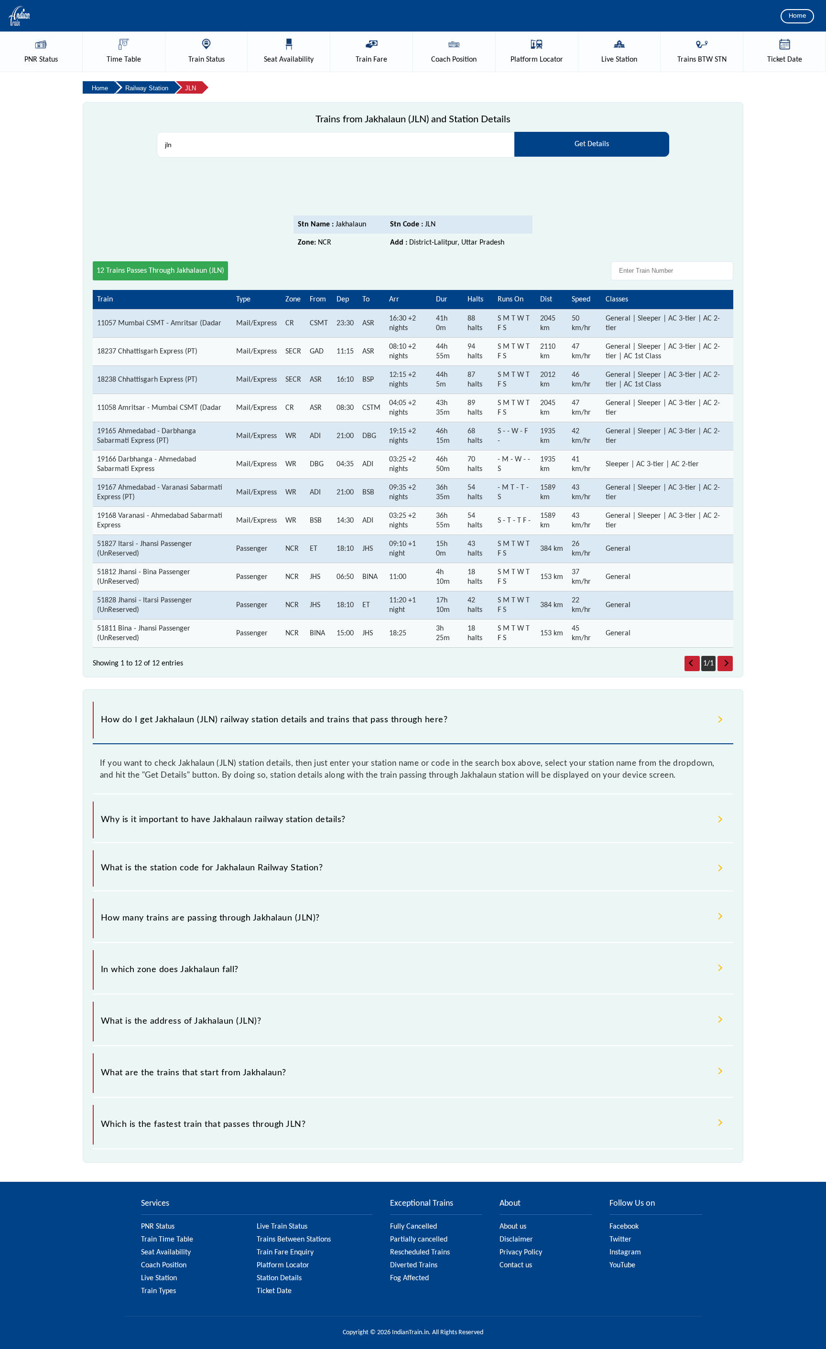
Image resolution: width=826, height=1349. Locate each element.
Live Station (159, 1278)
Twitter (620, 1239)
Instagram (625, 1252)
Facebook (624, 1227)
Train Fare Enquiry (285, 1252)
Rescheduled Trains (420, 1252)
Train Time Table (167, 1239)
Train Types (158, 1291)
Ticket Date (274, 1291)
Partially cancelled (418, 1239)
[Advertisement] (413, 189)
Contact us (516, 1265)
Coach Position (163, 1265)
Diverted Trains (413, 1265)
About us (513, 1227)
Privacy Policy (521, 1252)
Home (797, 16)
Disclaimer (516, 1239)
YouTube (622, 1265)
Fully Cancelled (413, 1227)
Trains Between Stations (294, 1239)
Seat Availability (166, 1252)
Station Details (279, 1278)
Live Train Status (282, 1227)
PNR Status (157, 1227)
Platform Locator (283, 1265)
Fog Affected (409, 1278)
